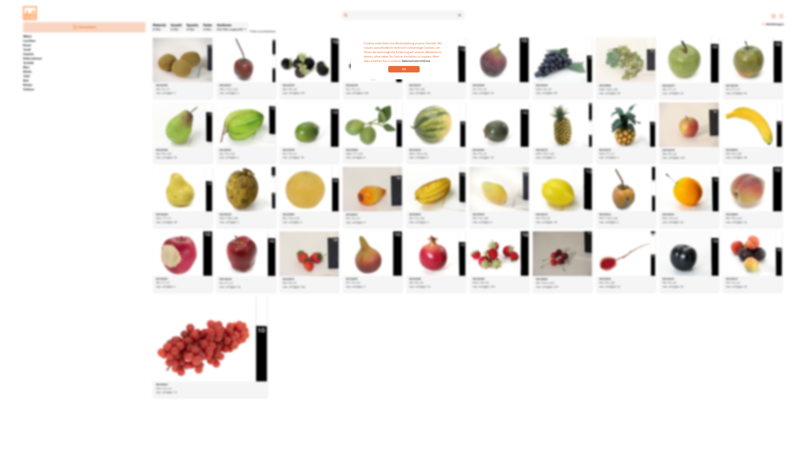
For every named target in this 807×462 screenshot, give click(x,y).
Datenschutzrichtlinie (416, 61)
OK (404, 69)
